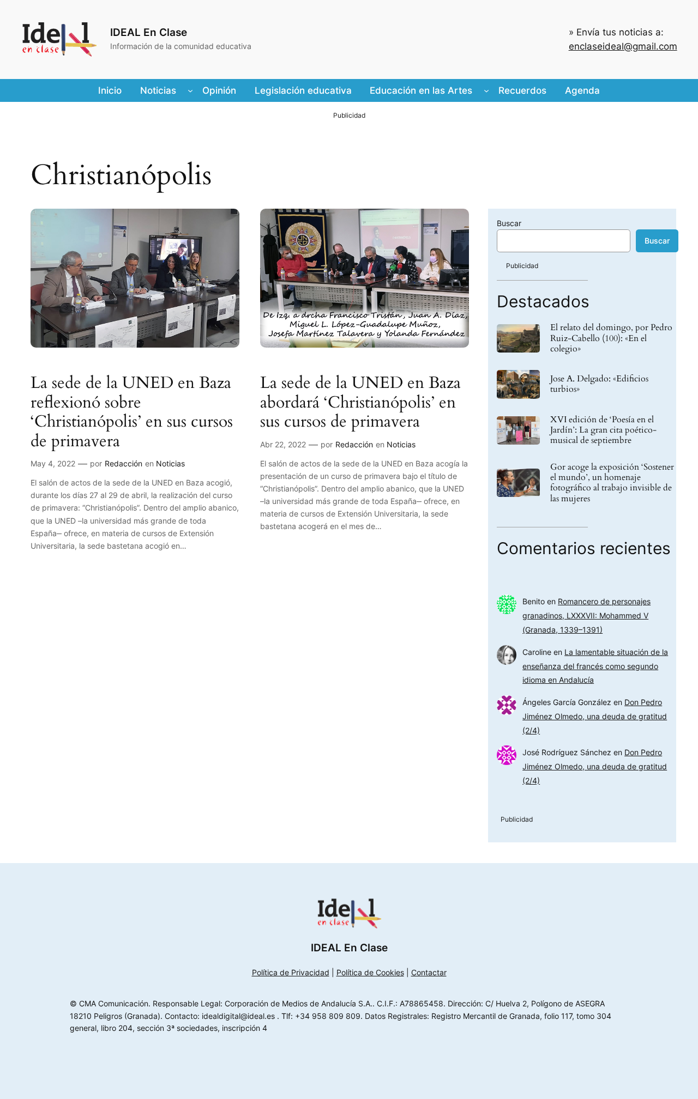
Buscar (509, 223)
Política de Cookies (370, 972)
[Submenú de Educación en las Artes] (486, 90)
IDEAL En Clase (148, 32)
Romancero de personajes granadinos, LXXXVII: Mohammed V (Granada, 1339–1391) (586, 615)
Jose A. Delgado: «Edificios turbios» (599, 384)
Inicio (110, 90)
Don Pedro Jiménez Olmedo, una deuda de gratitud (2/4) (594, 716)
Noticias (170, 463)
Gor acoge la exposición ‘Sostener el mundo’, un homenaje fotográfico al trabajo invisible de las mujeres (612, 483)
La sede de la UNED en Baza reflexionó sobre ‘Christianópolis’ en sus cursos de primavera (132, 412)
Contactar (429, 972)
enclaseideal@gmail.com (623, 46)
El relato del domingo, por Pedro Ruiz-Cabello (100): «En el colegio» (611, 338)
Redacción (123, 463)
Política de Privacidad (290, 972)
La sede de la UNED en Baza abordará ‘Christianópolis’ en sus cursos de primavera (360, 403)
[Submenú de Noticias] (190, 90)
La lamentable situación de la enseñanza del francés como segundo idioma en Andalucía (595, 666)
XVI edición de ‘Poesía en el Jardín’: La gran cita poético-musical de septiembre (603, 430)
